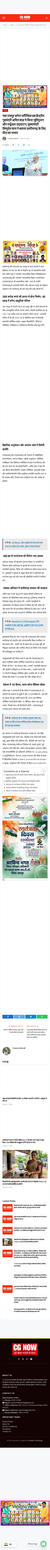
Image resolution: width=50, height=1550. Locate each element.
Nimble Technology (35, 1440)
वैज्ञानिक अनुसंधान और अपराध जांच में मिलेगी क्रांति (23, 781)
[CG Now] (25, 18)
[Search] (46, 18)
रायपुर (5, 110)
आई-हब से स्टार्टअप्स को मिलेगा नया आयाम (20, 784)
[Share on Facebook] (13, 145)
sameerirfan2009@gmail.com (22, 1403)
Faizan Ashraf (13, 139)
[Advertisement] (25, 58)
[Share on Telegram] (23, 145)
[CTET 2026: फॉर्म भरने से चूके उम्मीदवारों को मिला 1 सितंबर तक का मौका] (8, 1266)
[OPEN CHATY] (43, 1544)
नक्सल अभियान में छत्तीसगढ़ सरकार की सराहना (21, 787)
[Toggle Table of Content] (42, 771)
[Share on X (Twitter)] (18, 145)
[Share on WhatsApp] (29, 145)
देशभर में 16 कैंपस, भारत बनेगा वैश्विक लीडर (20, 790)
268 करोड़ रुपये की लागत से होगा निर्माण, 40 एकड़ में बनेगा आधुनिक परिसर (25, 776)
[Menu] (3, 18)
